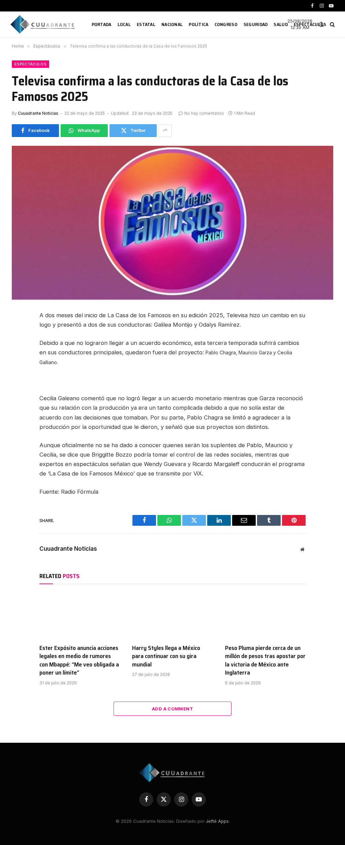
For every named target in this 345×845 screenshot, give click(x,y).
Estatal (146, 24)
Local (124, 24)
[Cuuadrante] (43, 24)
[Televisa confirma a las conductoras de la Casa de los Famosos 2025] (172, 223)
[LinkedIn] (19, 363)
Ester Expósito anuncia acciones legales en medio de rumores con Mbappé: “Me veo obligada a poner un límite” (79, 660)
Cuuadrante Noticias (38, 113)
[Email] (19, 394)
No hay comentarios (204, 113)
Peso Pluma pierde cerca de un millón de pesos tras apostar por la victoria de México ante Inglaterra (265, 660)
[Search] (331, 24)
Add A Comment (172, 708)
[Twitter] (19, 348)
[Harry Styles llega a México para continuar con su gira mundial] (172, 615)
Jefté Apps (217, 821)
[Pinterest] (19, 378)
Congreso (226, 24)
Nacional (172, 24)
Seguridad (256, 24)
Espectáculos (310, 24)
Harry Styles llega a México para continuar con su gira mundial (166, 656)
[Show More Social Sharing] (165, 130)
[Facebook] (19, 333)
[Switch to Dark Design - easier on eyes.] (321, 24)
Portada (102, 24)
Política (198, 24)
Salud (280, 24)
